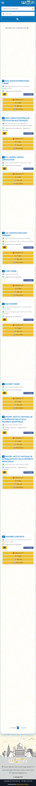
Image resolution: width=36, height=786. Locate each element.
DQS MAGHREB (10, 304)
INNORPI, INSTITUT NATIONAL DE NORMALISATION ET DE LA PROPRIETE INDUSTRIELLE (17, 458)
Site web (19, 106)
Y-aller (19, 103)
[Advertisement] (18, 53)
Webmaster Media (22, 784)
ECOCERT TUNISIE (11, 384)
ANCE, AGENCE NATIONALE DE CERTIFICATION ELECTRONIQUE (16, 119)
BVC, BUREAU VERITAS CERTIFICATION (13, 158)
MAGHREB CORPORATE (13, 536)
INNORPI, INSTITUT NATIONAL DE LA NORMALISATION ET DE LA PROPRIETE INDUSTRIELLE (17, 419)
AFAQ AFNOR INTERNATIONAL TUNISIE (15, 82)
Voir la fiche (19, 109)
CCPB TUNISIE (9, 271)
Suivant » (24, 728)
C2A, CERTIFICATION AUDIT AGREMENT (14, 234)
